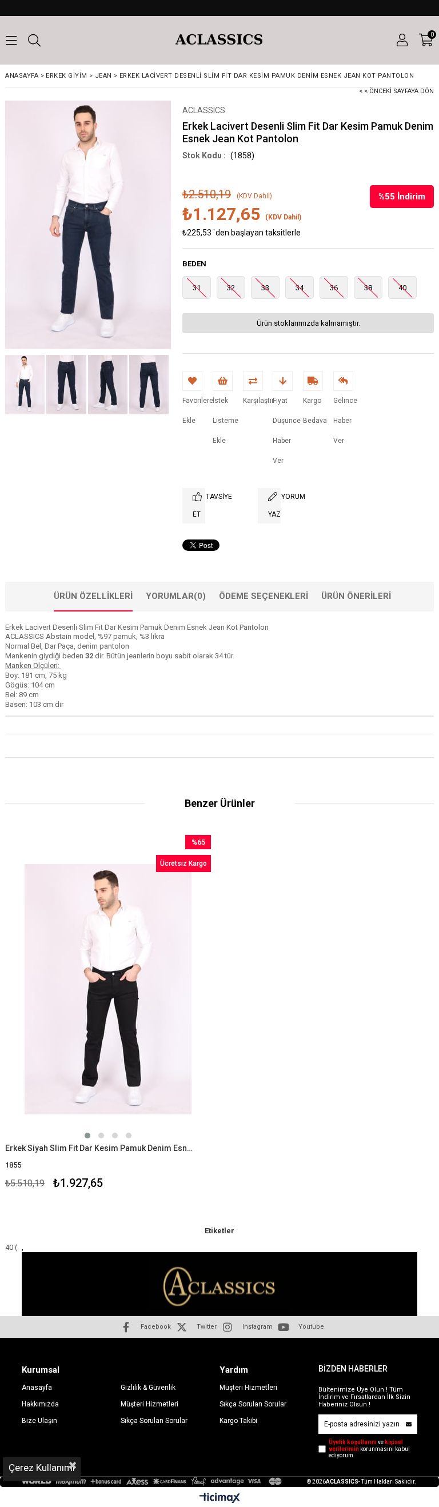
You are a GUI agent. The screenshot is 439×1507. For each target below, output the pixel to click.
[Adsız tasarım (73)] (219, 1287)
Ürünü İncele (160, 1014)
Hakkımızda (40, 1404)
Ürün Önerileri (356, 596)
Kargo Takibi (238, 1421)
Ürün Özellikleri (93, 596)
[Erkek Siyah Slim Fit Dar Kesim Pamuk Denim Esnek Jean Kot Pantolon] (108, 989)
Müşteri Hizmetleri (149, 1404)
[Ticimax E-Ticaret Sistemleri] (219, 1498)
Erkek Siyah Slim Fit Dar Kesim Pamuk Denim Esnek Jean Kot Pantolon (101, 1148)
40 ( (12, 1247)
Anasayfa (37, 1388)
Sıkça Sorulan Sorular (154, 1421)
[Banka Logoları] (153, 1481)
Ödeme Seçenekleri (263, 596)
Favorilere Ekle (108, 1014)
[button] (87, 1135)
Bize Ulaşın (39, 1421)
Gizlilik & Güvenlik (148, 1388)
